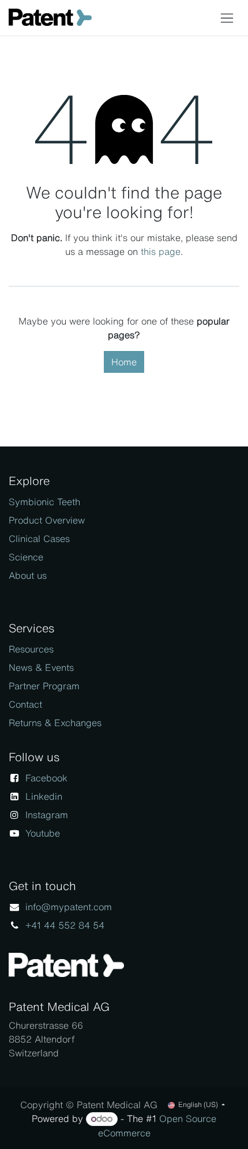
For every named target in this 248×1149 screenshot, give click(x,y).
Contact (25, 704)
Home (124, 362)
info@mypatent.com (68, 907)
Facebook (46, 778)
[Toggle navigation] (227, 17)
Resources (31, 649)
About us (28, 575)
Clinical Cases (39, 538)
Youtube (42, 833)
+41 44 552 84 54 (64, 925)
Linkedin (43, 796)
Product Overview (47, 520)
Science (26, 557)
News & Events (41, 667)
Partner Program (44, 686)
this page (161, 251)
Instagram (46, 815)
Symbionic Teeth (44, 502)
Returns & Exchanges (55, 723)
